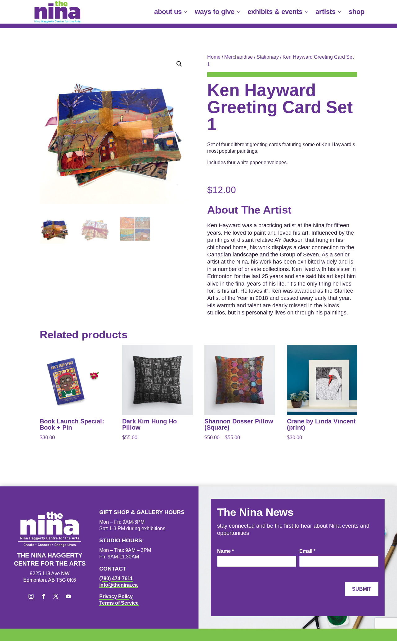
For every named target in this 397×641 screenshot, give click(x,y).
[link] (57, 12)
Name (225, 551)
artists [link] (325, 12)
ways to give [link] (214, 12)
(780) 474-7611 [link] (116, 578)
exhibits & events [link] (275, 12)
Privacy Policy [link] (116, 596)
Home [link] (214, 57)
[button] (179, 64)
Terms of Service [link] (119, 603)
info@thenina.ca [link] (118, 585)
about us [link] (168, 12)
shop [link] (356, 12)
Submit (361, 589)
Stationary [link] (267, 57)
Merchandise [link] (238, 57)
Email (307, 551)
